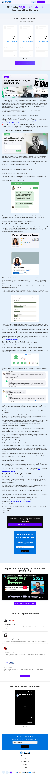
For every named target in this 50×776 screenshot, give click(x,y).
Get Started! (25, 746)
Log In (33, 2)
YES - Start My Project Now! (25, 524)
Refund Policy (25, 758)
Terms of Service (25, 755)
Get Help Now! (25, 676)
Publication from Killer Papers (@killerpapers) (13, 55)
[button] (48, 2)
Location (25, 767)
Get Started (41, 2)
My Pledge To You (25, 761)
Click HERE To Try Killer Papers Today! (25, 603)
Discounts (25, 764)
